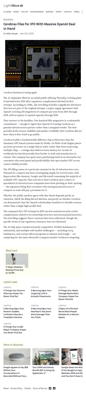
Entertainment (37, 12)
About (6, 388)
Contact (27, 388)
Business (49, 12)
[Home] (13, 6)
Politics (24, 12)
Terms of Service (40, 388)
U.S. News (7, 12)
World (16, 12)
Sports (59, 12)
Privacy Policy (16, 388)
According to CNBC (23, 104)
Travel (77, 12)
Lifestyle (68, 12)
